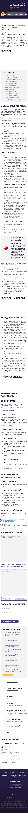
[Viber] (8, 521)
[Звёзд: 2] (8, 525)
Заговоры (10, 696)
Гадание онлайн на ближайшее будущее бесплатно (11, 660)
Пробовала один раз (8, 751)
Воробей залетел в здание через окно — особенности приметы (14, 565)
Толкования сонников (11, 81)
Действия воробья (11, 77)
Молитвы (10, 703)
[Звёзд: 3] (13, 525)
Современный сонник (12, 87)
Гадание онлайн (21, 14)
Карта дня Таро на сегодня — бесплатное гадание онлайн (13, 670)
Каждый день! (6, 746)
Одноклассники (15, 794)
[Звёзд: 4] (19, 525)
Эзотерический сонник (13, 99)
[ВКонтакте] (1, 521)
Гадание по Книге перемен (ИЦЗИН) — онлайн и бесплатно (13, 640)
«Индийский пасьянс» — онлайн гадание (12, 645)
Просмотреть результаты (14, 759)
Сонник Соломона (11, 93)
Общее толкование (10, 75)
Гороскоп (7, 14)
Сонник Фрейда (11, 85)
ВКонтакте (12, 794)
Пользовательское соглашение (15, 787)
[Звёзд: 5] (24, 525)
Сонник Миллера (11, 83)
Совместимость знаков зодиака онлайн (14, 689)
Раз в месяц (5, 749)
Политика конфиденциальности (14, 775)
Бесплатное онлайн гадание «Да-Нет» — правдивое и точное (13, 634)
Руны (8, 732)
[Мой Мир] (6, 521)
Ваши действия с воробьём (14, 79)
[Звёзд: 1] (3, 525)
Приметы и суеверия (13, 719)
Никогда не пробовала (8, 754)
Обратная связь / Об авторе (14, 773)
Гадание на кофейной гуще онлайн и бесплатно (13, 655)
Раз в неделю (6, 748)
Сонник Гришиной (11, 91)
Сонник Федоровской (12, 97)
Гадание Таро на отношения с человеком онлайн (13, 650)
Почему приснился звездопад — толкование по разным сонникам (14, 599)
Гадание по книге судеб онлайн (12, 665)
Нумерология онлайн (14, 726)
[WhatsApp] (10, 521)
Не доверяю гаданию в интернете (12, 752)
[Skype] (12, 521)
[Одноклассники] (3, 521)
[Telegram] (14, 521)
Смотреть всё (8, 674)
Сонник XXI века (11, 89)
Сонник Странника (11, 95)
